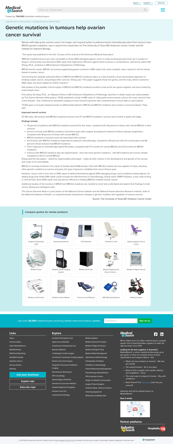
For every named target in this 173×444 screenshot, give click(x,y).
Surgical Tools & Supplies (94, 384)
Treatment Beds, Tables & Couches (98, 388)
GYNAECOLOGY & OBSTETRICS (46, 22)
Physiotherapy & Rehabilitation (96, 373)
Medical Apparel (91, 338)
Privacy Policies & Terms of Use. (65, 440)
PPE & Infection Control (94, 376)
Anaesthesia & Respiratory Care (64, 346)
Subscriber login (28, 387)
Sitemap (12, 369)
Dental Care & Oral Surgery (62, 361)
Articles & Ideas (15, 342)
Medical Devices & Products (95, 342)
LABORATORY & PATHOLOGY (18, 22)
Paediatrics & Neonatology (95, 365)
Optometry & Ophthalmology (96, 357)
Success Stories (15, 365)
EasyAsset (146, 382)
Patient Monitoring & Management (98, 369)
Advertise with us (15, 361)
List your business (28, 374)
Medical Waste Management (96, 353)
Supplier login (27, 381)
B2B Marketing (15, 350)
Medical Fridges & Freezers (95, 346)
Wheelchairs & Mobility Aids (95, 396)
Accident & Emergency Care (62, 338)
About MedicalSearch (17, 346)
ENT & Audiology (58, 376)
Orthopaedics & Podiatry (94, 361)
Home (11, 338)
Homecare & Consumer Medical (64, 383)
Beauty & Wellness (59, 350)
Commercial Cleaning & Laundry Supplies (67, 357)
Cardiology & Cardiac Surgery (63, 353)
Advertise (161, 3)
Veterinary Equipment (93, 392)
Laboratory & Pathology (61, 395)
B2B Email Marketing (17, 353)
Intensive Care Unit (59, 391)
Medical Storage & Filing (94, 350)
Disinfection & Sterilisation (62, 372)
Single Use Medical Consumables (98, 380)
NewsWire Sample (16, 357)
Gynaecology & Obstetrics (61, 380)
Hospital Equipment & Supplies (63, 387)
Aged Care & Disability (60, 342)
